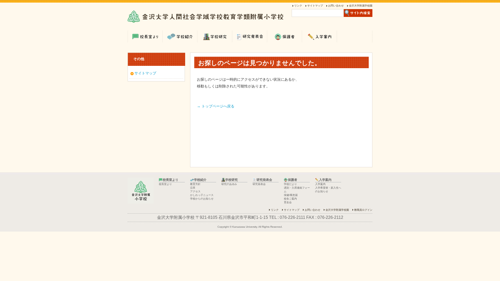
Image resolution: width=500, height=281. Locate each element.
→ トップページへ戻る (215, 106)
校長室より (145, 36)
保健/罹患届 (291, 195)
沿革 (192, 187)
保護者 (284, 36)
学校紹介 (179, 36)
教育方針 (195, 184)
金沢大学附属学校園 (360, 5)
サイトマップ (315, 5)
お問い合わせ (336, 5)
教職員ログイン (363, 209)
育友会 (288, 202)
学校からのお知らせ (202, 198)
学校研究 (214, 36)
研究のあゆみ (229, 184)
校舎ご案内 (290, 198)
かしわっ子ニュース (202, 195)
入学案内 (319, 36)
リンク (298, 5)
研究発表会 (249, 36)
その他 (138, 59)
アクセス (195, 191)
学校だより (290, 184)
